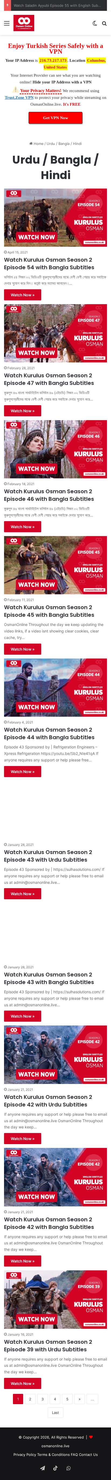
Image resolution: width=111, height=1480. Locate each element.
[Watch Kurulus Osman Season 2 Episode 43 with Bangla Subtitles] (55, 932)
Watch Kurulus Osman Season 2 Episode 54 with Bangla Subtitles (49, 263)
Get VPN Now (55, 118)
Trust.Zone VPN (19, 97)
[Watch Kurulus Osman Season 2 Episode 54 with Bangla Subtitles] (55, 218)
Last (55, 1412)
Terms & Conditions (53, 1454)
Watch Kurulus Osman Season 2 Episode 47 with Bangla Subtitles (49, 379)
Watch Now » (22, 295)
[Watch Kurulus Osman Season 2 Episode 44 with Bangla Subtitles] (55, 687)
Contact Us (88, 1454)
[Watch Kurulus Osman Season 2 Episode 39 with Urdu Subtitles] (55, 1299)
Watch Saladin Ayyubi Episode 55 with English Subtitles (60, 5)
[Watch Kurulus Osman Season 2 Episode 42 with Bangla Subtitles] (55, 1177)
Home (38, 143)
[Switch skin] (95, 25)
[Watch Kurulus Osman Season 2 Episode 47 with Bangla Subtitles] (55, 333)
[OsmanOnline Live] (23, 23)
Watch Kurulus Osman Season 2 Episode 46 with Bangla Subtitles (49, 495)
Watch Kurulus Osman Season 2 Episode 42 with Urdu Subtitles (48, 1100)
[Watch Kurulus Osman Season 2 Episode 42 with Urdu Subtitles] (55, 1054)
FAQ (74, 1454)
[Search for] (104, 25)
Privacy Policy (24, 1454)
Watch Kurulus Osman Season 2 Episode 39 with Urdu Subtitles (48, 1345)
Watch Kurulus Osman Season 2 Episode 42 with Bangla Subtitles (49, 1223)
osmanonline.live (55, 1446)
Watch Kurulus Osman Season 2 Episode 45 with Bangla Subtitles (49, 611)
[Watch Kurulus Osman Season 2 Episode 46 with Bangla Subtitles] (55, 449)
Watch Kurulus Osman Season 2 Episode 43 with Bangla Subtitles (49, 978)
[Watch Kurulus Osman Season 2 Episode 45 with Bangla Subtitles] (55, 565)
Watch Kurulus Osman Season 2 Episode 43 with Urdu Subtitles (48, 856)
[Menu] (6, 25)
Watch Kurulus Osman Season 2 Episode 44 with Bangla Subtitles (49, 733)
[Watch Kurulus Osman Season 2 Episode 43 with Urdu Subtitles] (55, 810)
